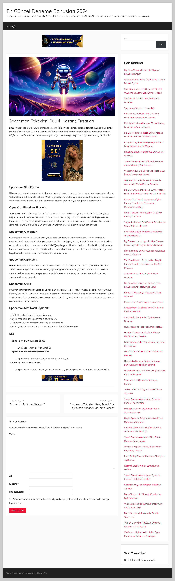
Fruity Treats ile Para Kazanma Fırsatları (143, 327)
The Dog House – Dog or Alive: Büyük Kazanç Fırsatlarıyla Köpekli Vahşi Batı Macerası (142, 264)
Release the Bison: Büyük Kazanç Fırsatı (143, 302)
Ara (125, 38)
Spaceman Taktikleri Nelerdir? (139, 108)
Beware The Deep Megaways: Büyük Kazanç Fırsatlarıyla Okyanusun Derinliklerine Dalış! (142, 203)
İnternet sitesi (16, 492)
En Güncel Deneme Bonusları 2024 (47, 11)
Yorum (13, 434)
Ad (11, 475)
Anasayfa (11, 26)
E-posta (14, 484)
